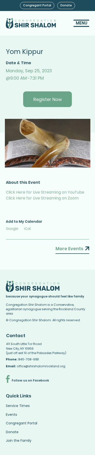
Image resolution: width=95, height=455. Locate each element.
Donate (12, 432)
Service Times (18, 405)
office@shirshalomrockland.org (41, 366)
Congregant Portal (21, 423)
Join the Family (18, 440)
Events (11, 414)
